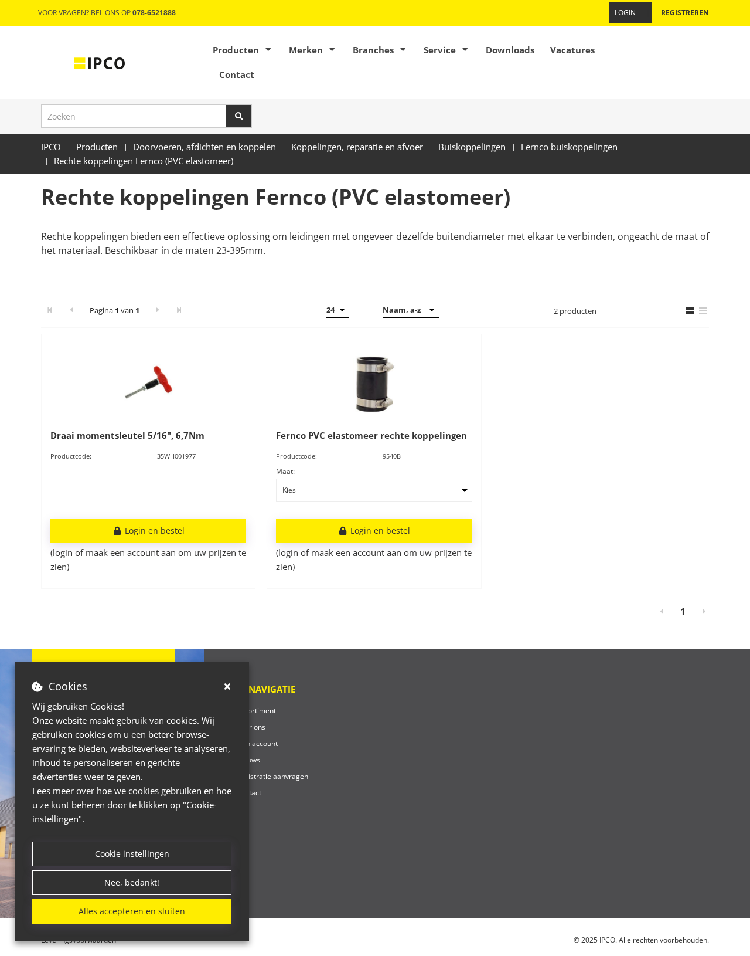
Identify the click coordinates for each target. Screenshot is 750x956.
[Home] (99, 62)
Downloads (510, 50)
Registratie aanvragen (272, 776)
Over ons (250, 727)
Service (440, 50)
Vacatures (572, 50)
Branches (373, 50)
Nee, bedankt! (131, 882)
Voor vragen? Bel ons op (107, 13)
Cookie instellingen (132, 853)
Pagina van (114, 310)
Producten (236, 50)
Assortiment (256, 711)
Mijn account (257, 743)
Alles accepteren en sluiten (132, 911)
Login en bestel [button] (153, 530)
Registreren (685, 13)
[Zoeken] (239, 116)
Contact (236, 74)
